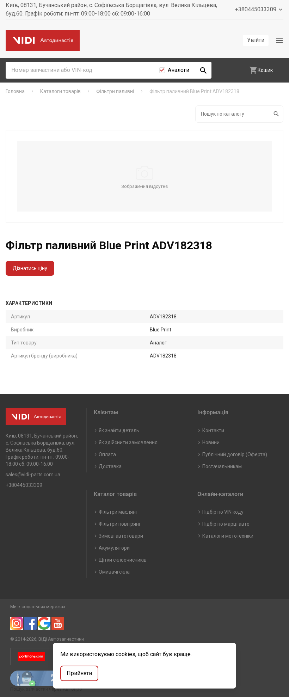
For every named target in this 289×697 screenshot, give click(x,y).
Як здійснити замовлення (128, 442)
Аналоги (178, 70)
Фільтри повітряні (119, 524)
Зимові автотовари (121, 536)
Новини (211, 442)
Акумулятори (114, 548)
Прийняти (79, 673)
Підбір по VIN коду (223, 512)
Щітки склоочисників (123, 560)
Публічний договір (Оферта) (234, 454)
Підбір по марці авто (226, 524)
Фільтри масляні (118, 512)
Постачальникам (222, 466)
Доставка (110, 466)
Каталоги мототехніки (227, 536)
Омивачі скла (114, 572)
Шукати (277, 114)
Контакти (213, 430)
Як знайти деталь (119, 430)
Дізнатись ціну (30, 268)
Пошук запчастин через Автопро (46, 689)
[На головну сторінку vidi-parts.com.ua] (43, 40)
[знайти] (203, 70)
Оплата (107, 454)
